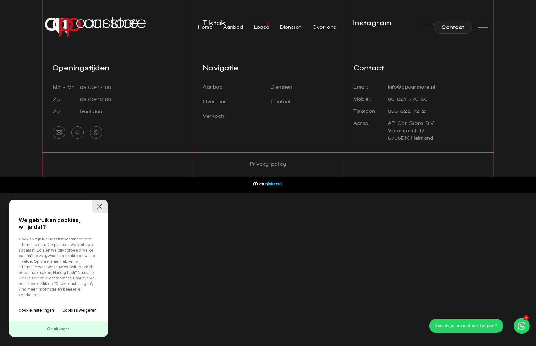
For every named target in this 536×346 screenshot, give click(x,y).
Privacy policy (268, 164)
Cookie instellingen (36, 310)
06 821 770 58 (408, 99)
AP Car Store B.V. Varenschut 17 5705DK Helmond (412, 130)
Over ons (325, 27)
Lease (261, 27)
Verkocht (214, 116)
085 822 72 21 (408, 111)
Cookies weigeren (79, 310)
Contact (281, 101)
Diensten (291, 27)
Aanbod (233, 27)
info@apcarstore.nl (411, 87)
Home (205, 27)
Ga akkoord (58, 328)
